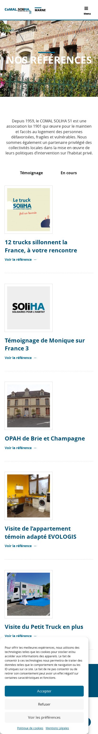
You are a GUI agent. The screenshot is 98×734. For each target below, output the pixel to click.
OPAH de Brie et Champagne (45, 438)
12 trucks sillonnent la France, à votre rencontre (41, 246)
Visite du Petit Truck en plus (44, 627)
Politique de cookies (30, 728)
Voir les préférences (44, 717)
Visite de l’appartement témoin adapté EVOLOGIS (40, 533)
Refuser (44, 704)
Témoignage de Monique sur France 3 (45, 345)
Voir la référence (18, 259)
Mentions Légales (57, 728)
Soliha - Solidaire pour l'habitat (18, 11)
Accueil (8, 29)
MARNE (40, 10)
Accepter (44, 691)
